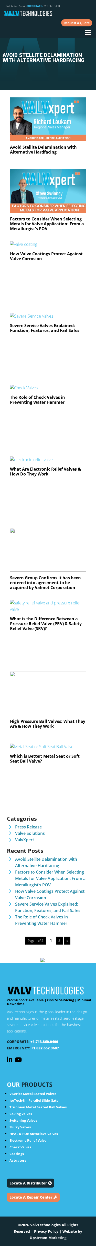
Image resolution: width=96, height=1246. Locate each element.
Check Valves (20, 1147)
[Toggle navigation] (88, 33)
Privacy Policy (46, 1231)
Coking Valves (20, 1113)
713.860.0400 (43, 6)
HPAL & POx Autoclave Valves (33, 1133)
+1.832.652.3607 (45, 1048)
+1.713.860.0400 (44, 1041)
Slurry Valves (20, 1127)
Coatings (16, 1153)
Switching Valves (23, 1120)
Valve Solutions (30, 833)
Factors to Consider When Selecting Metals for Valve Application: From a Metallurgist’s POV (50, 878)
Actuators (17, 1160)
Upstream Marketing (48, 1237)
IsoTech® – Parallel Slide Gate (34, 1100)
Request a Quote (77, 23)
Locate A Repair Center (31, 1197)
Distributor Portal (15, 6)
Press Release (28, 827)
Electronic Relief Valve (28, 1140)
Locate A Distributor (28, 1183)
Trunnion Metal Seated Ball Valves (38, 1107)
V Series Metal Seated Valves (32, 1093)
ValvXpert (24, 840)
